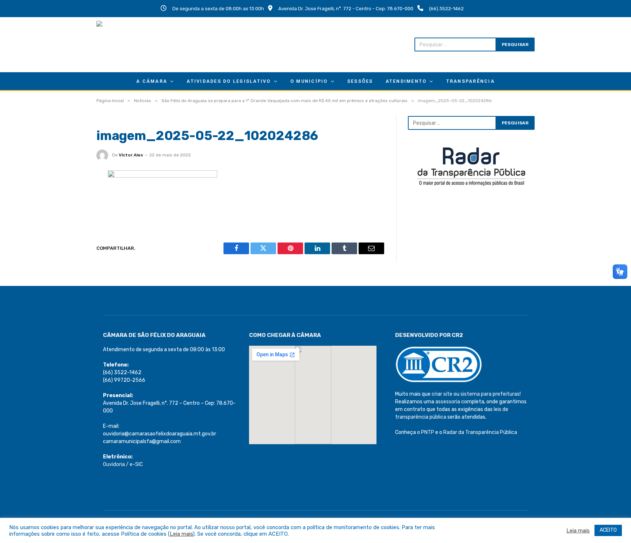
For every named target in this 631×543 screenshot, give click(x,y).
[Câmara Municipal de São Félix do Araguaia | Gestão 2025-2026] (144, 44)
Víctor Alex (131, 155)
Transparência (470, 81)
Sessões (360, 81)
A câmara (151, 81)
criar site (442, 394)
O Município (309, 81)
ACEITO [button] (608, 530)
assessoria (447, 402)
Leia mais (181, 534)
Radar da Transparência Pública (480, 432)
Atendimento (406, 81)
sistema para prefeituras (490, 394)
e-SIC (136, 464)
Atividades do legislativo (229, 81)
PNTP (427, 432)
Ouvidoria (114, 464)
